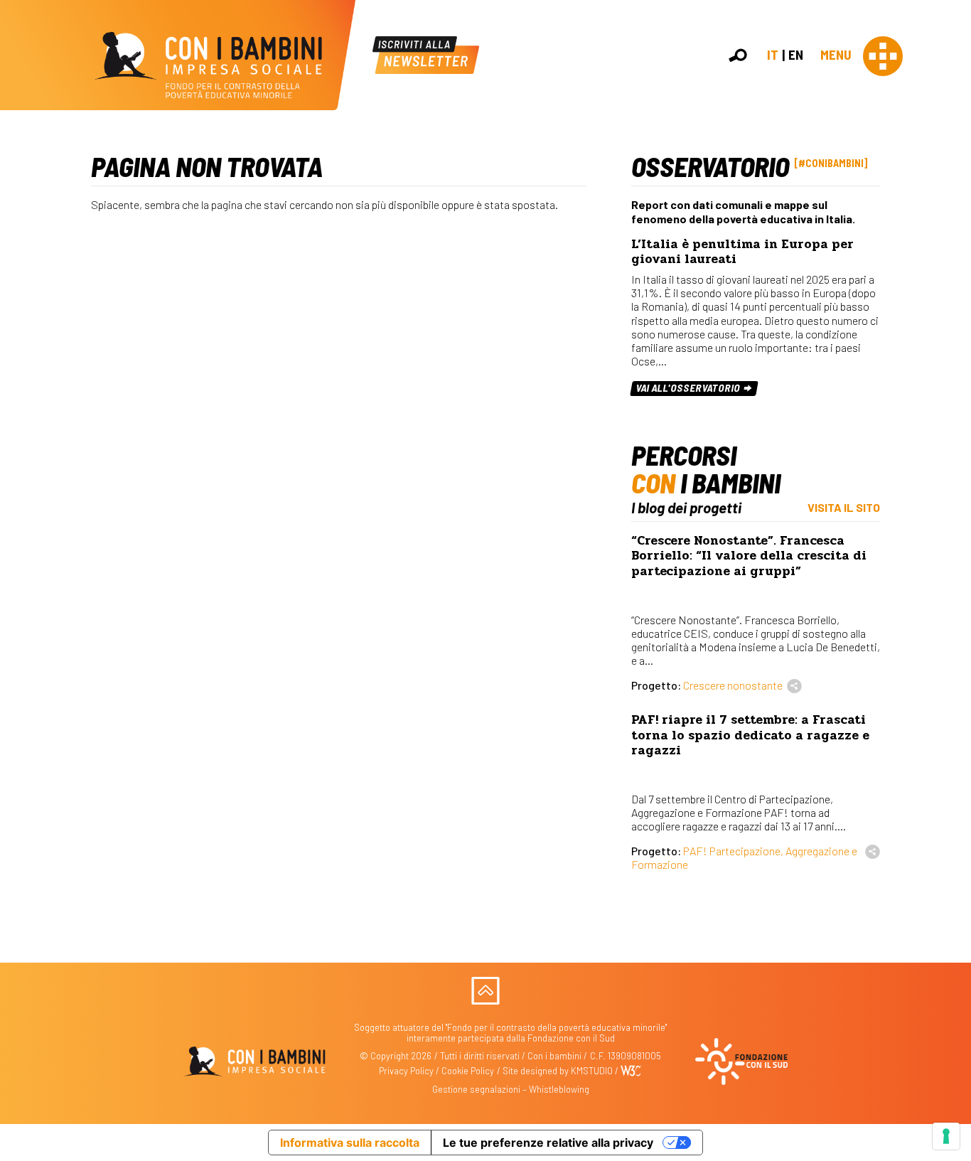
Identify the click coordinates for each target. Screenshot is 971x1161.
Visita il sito (844, 507)
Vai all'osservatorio (689, 388)
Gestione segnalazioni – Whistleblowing (510, 1089)
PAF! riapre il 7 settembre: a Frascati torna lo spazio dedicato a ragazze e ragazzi (750, 734)
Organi (951, 213)
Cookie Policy (467, 1070)
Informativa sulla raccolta (349, 1142)
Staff (948, 259)
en (795, 54)
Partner (954, 244)
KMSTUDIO (592, 1070)
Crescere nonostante (733, 685)
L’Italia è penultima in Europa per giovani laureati (742, 252)
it (772, 54)
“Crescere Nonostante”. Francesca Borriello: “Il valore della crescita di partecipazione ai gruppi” (749, 555)
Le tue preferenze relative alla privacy (548, 1142)
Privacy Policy (406, 1070)
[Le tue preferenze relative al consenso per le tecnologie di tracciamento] (946, 1136)
